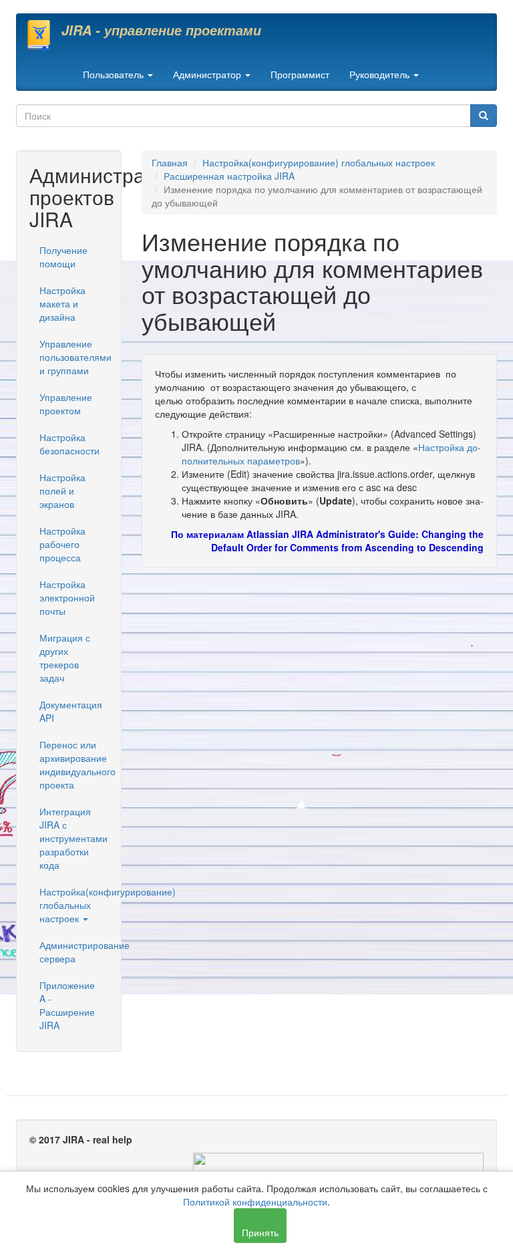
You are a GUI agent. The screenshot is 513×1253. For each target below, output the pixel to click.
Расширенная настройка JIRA (229, 175)
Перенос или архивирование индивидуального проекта (73, 764)
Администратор (208, 74)
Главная (170, 162)
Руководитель (380, 74)
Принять (260, 1232)
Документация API (70, 711)
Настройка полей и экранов (62, 490)
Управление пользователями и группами (73, 357)
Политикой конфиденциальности (255, 1201)
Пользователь (114, 74)
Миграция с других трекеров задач (64, 657)
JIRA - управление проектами (161, 30)
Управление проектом (65, 403)
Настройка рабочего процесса (62, 544)
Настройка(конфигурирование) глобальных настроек (73, 905)
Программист (300, 74)
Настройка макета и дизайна (62, 303)
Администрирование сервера (73, 951)
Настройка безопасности (69, 443)
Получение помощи (63, 256)
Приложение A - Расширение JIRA (67, 1005)
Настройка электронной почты (67, 597)
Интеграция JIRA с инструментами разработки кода (73, 838)
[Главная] (43, 35)
